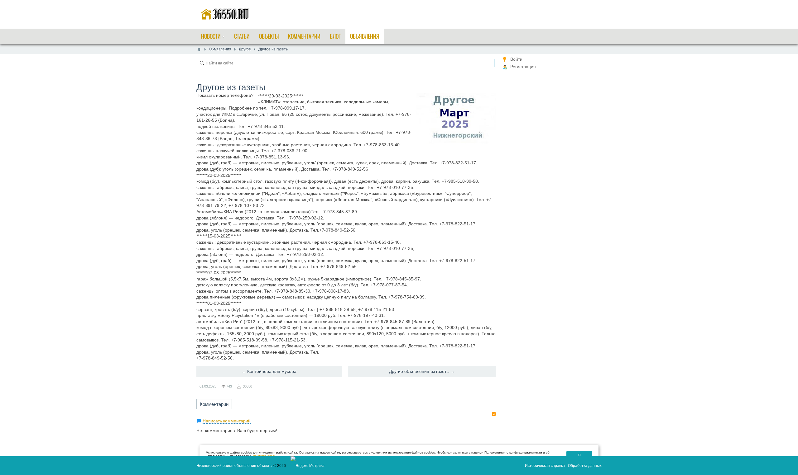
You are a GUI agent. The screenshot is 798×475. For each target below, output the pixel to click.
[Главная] (198, 49)
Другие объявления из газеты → (422, 371)
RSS (493, 414)
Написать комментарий (227, 420)
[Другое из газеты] (456, 118)
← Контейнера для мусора (269, 371)
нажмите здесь (264, 456)
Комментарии (214, 404)
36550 (247, 386)
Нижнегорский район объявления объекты (234, 465)
